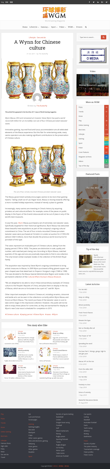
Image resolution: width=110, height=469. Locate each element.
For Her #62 (22, 367)
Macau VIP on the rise (86, 361)
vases (48, 314)
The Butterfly (43, 54)
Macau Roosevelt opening (92, 85)
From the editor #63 (86, 369)
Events (79, 27)
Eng (2, 2)
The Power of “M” (85, 336)
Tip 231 (96, 255)
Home (25, 27)
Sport (53, 27)
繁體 (11, 2)
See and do (41, 37)
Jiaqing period (26, 314)
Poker (61, 27)
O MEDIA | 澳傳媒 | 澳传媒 (60, 466)
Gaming (44, 27)
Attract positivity (23, 350)
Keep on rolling (58, 333)
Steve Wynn (39, 314)
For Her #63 (22, 333)
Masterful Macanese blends (88, 400)
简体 (6, 2)
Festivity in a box (58, 367)
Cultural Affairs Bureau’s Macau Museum (44, 277)
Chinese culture (12, 314)
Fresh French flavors (60, 350)
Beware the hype (84, 320)
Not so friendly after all (87, 328)
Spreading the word (85, 344)
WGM (70, 27)
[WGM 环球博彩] (55, 12)
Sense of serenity (85, 392)
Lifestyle (33, 27)
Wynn (20, 223)
